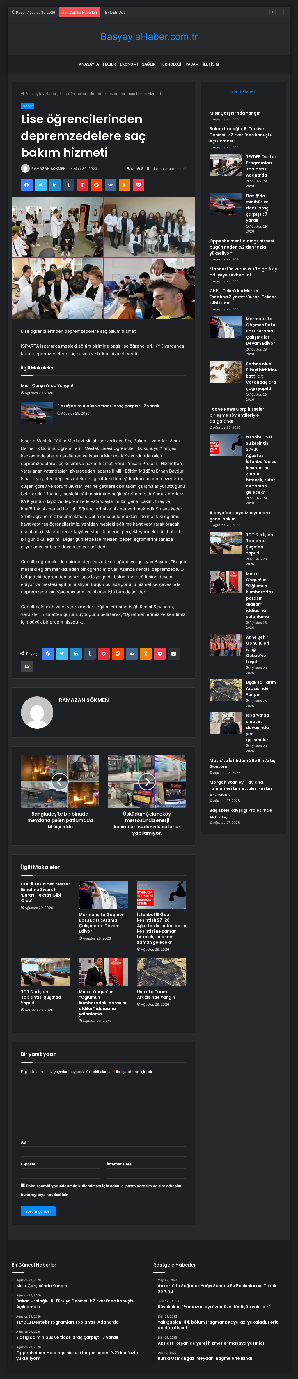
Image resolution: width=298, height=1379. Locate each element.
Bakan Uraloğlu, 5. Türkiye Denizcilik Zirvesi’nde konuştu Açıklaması (241, 135)
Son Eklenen (243, 91)
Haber (109, 64)
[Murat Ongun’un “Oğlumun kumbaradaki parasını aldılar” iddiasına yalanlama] (103, 972)
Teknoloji (170, 64)
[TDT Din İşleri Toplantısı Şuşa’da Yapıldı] (45, 972)
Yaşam (192, 64)
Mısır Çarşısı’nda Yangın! (47, 385)
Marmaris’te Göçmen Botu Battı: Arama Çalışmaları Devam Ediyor (102, 923)
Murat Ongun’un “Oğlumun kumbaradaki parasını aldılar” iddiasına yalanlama (102, 1003)
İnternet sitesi (120, 1164)
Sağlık (149, 64)
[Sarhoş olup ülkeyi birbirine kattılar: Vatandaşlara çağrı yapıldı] (226, 372)
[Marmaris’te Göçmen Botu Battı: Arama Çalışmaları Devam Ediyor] (103, 895)
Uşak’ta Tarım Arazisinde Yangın (156, 994)
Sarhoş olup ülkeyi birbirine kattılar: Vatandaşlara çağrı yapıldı (261, 376)
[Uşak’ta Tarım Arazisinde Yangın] (162, 972)
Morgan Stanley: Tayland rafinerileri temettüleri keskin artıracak (241, 788)
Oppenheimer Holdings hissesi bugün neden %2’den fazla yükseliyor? (242, 247)
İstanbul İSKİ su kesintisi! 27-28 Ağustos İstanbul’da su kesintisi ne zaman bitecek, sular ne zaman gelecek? (161, 928)
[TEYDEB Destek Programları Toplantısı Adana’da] (226, 165)
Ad (25, 1142)
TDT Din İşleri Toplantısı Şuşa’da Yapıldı (41, 997)
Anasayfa (89, 64)
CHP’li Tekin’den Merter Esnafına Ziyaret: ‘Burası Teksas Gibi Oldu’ (45, 892)
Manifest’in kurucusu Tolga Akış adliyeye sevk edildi (243, 272)
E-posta (29, 1164)
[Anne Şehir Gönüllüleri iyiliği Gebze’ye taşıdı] (226, 645)
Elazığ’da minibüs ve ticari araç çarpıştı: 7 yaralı (108, 406)
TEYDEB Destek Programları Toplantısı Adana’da (145, 12)
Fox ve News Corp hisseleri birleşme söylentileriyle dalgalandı (237, 415)
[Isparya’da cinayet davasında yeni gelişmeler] (226, 723)
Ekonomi (129, 64)
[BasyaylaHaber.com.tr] (149, 36)
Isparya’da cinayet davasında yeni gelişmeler (257, 727)
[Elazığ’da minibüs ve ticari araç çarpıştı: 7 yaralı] (37, 413)
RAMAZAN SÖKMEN (48, 168)
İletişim (211, 64)
